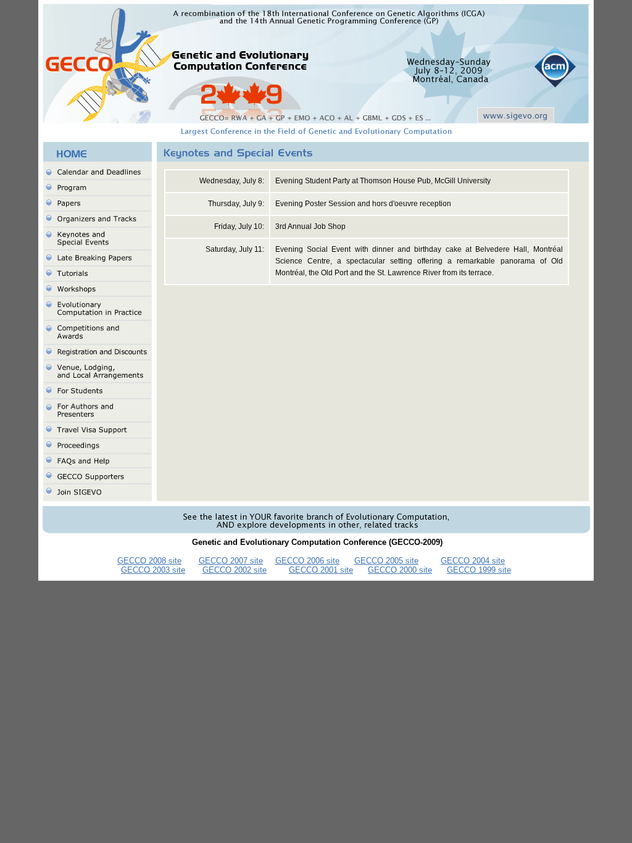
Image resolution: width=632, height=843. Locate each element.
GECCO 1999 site (479, 570)
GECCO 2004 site (473, 560)
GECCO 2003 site (153, 570)
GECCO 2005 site (386, 560)
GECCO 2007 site (231, 560)
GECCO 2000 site (400, 570)
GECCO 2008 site (149, 560)
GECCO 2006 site (307, 560)
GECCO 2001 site (321, 570)
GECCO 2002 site (234, 570)
